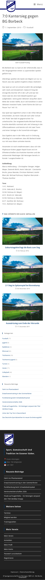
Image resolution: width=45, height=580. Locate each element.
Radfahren (5, 347)
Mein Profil (8, 545)
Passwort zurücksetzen (13, 553)
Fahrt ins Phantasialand (10, 389)
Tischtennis (6, 355)
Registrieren (9, 558)
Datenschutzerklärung (27, 572)
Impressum (14, 572)
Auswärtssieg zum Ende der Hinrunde (22, 323)
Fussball (30, 27)
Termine (7, 513)
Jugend (4, 343)
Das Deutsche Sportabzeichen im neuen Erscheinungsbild (22, 417)
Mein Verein (8, 536)
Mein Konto (8, 549)
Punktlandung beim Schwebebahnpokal (16, 398)
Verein (4, 368)
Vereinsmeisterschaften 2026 (12, 402)
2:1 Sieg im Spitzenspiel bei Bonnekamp (22, 285)
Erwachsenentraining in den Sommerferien (17, 393)
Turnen (4, 364)
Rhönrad (5, 351)
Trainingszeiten (10, 522)
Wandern (5, 376)
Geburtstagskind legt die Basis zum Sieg (22, 247)
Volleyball (5, 372)
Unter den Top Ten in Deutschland (14, 413)
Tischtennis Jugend (8, 360)
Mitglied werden (10, 517)
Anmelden (8, 540)
